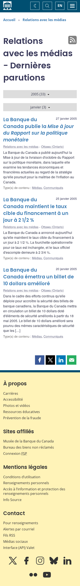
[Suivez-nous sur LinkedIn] (67, 563)
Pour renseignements (20, 523)
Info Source (12, 499)
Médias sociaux (15, 541)
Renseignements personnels (26, 483)
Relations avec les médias (44, 19)
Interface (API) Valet (19, 547)
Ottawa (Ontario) (52, 146)
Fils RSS (9, 535)
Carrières (10, 393)
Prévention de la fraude (22, 418)
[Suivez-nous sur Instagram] (40, 563)
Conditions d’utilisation (21, 477)
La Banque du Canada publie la (38, 129)
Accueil (9, 19)
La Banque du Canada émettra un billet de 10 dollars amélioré (38, 277)
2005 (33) (38, 94)
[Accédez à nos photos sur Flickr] (34, 577)
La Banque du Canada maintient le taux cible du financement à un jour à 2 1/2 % (35, 209)
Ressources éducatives (21, 411)
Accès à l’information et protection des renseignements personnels (34, 491)
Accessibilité (13, 399)
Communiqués (53, 188)
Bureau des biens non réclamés (28, 447)
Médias (37, 188)
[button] (39, 360)
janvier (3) (38, 107)
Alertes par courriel (18, 529)
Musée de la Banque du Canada (28, 441)
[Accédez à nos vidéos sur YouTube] (47, 577)
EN (60, 5)
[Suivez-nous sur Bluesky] (54, 563)
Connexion (15, 453)
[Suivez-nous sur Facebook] (27, 563)
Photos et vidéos (16, 405)
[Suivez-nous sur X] (13, 563)
